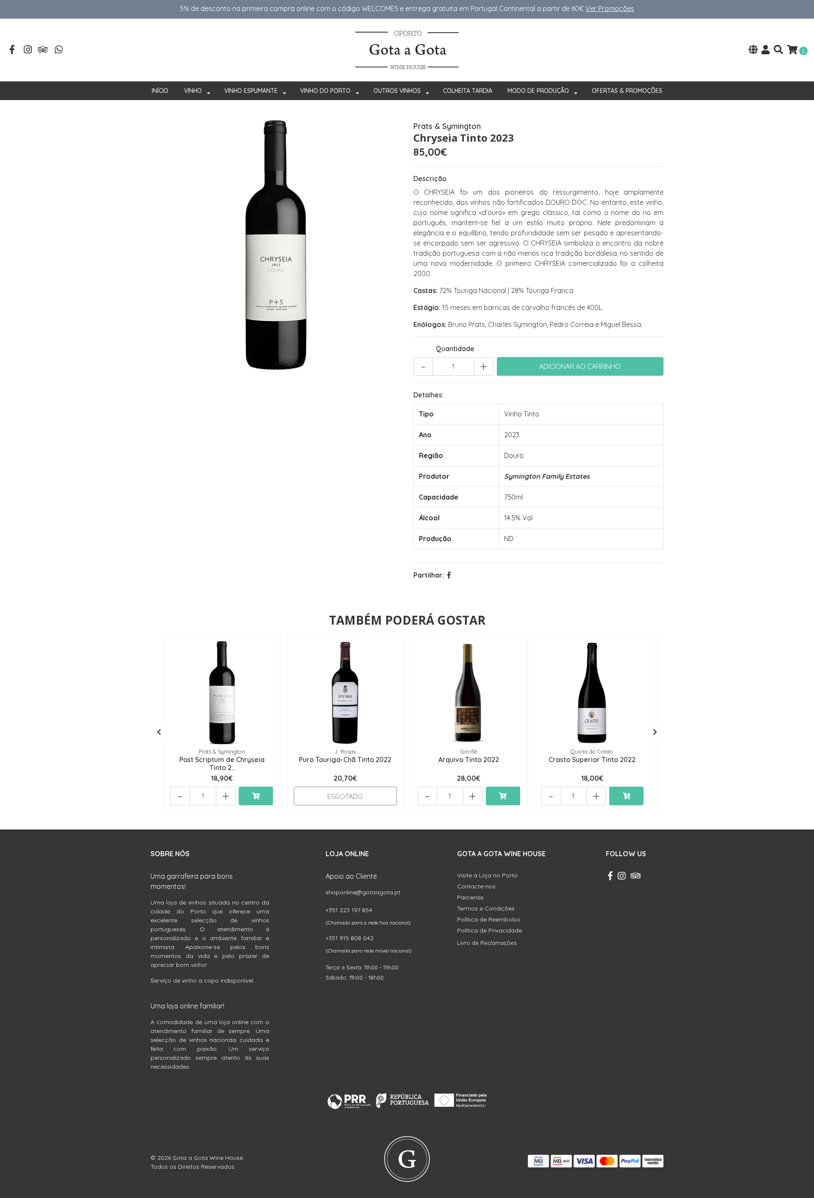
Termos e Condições (486, 908)
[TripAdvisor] (43, 50)
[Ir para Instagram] (28, 50)
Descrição (429, 178)
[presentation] (159, 731)
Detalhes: (428, 395)
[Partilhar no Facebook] (449, 575)
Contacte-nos (476, 886)
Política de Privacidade (489, 930)
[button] (753, 50)
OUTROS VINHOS (397, 91)
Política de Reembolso (488, 919)
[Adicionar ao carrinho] (256, 796)
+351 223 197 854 (349, 910)
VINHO (193, 91)
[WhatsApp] (59, 50)
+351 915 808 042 (350, 938)
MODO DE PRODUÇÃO (538, 91)
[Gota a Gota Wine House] (407, 49)
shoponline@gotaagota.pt (363, 892)
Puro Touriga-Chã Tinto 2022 (345, 759)
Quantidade (455, 348)
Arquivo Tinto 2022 (468, 759)
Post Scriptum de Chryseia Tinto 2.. (222, 763)
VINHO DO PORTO (325, 91)
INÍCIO (160, 91)
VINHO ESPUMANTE (251, 91)
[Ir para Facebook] (12, 50)
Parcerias (470, 897)
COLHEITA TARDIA (467, 91)
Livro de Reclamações (486, 942)
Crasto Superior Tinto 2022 (592, 759)
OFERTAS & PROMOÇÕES (627, 91)
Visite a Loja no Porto (487, 875)
